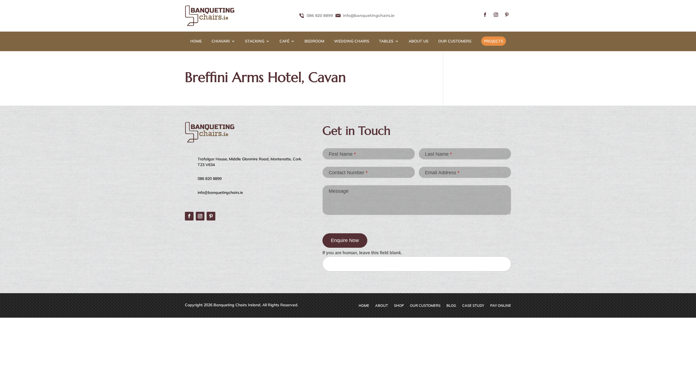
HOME (196, 41)
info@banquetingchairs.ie (368, 15)
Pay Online (500, 306)
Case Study (473, 306)
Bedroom (314, 41)
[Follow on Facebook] (485, 14)
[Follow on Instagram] (496, 14)
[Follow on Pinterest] (506, 14)
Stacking (254, 41)
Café (284, 41)
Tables (386, 41)
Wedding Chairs (351, 41)
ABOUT (381, 306)
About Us (418, 41)
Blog (451, 306)
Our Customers (454, 41)
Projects (493, 41)
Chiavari (221, 41)
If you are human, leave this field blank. (362, 252)
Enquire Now (345, 240)
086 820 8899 (320, 15)
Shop (399, 306)
